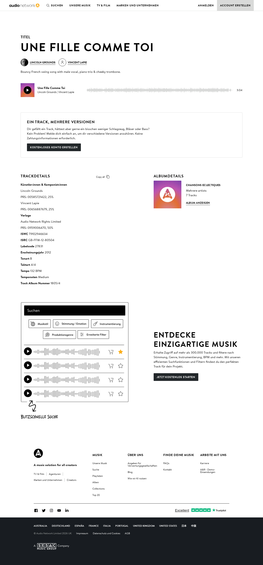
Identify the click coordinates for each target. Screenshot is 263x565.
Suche (95, 469)
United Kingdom (144, 525)
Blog (130, 472)
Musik (97, 455)
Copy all (100, 177)
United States (168, 525)
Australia (40, 525)
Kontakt (167, 469)
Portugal (121, 525)
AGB (127, 533)
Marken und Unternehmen (137, 5)
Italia (107, 525)
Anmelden (206, 5)
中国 (193, 525)
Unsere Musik (80, 5)
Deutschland (61, 525)
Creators (71, 480)
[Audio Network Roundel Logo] (38, 453)
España (79, 525)
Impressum (82, 533)
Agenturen (55, 474)
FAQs (166, 463)
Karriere (204, 463)
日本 (184, 525)
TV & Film (103, 5)
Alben (95, 482)
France (94, 525)
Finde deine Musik (178, 455)
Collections (98, 488)
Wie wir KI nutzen (137, 478)
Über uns (135, 455)
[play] (27, 90)
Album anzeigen (198, 203)
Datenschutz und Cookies (106, 533)
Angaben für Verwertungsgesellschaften (142, 464)
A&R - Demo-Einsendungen (207, 471)
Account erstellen (235, 5)
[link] (24, 5)
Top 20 (96, 495)
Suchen (57, 5)
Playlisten (97, 476)
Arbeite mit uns (213, 455)
